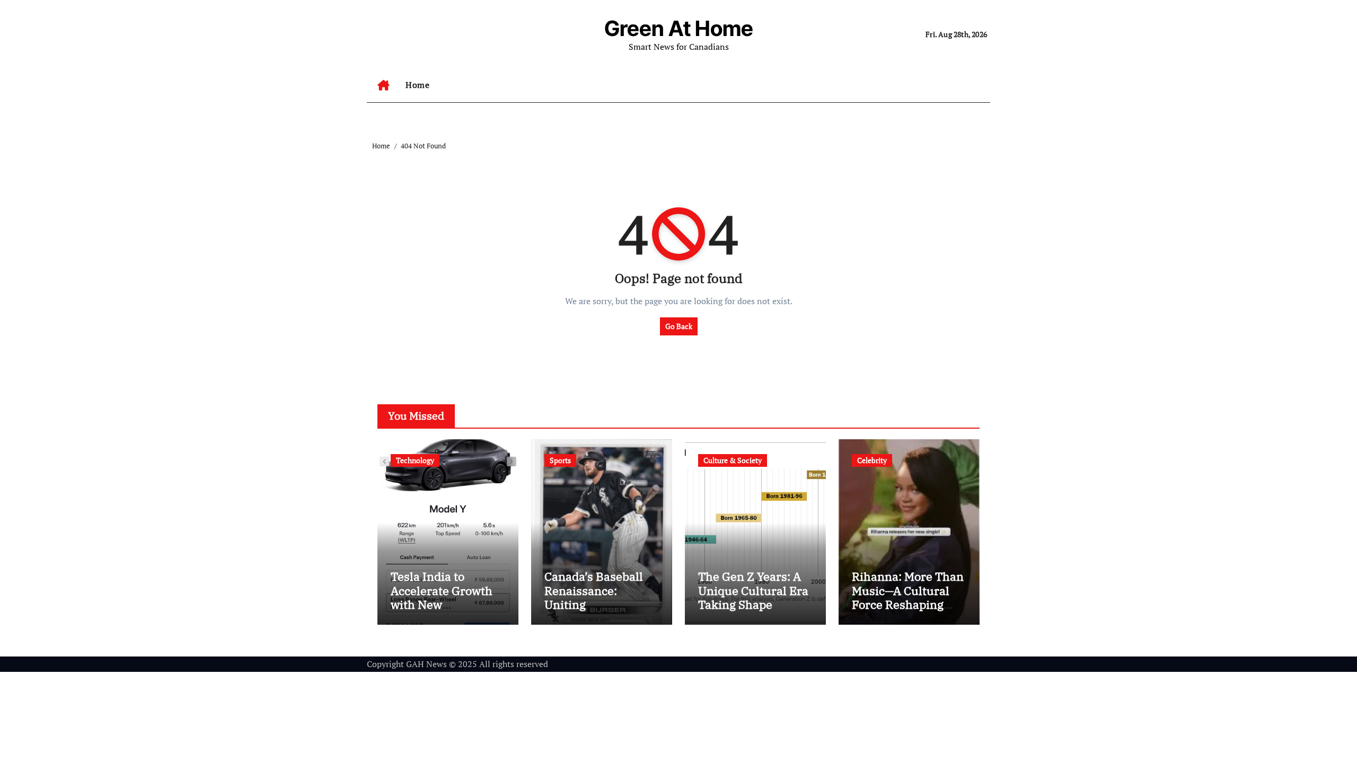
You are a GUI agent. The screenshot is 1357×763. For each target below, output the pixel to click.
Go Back (678, 326)
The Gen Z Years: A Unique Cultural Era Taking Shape (753, 590)
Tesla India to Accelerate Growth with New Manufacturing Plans (441, 604)
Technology (415, 460)
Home (417, 85)
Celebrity (872, 460)
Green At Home (678, 28)
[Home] (383, 85)
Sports (560, 460)
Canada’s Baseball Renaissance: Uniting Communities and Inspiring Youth (593, 604)
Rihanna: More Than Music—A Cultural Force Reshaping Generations (908, 597)
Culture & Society (732, 460)
